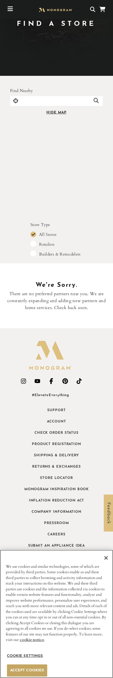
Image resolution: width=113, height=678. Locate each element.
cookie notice (32, 639)
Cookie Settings (25, 656)
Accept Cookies (27, 670)
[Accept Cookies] (106, 558)
